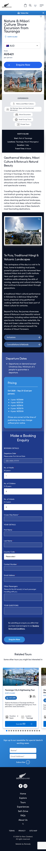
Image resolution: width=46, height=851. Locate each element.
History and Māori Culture (25, 104)
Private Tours (24, 124)
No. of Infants (9, 499)
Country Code (9, 552)
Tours (23, 802)
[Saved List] (35, 5)
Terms (12, 830)
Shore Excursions (25, 114)
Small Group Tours (25, 119)
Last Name (8, 541)
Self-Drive (23, 811)
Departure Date (10, 453)
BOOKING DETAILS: (11, 448)
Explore (23, 797)
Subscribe (20, 762)
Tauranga (19, 142)
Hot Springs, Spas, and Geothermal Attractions (22, 109)
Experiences (23, 806)
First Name (8, 530)
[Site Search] (30, 5)
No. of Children (10, 483)
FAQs (23, 815)
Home (23, 793)
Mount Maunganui (31, 142)
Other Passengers (11, 586)
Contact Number (10, 564)
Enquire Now (23, 64)
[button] (5, 231)
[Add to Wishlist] (35, 671)
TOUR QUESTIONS (11, 605)
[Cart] (25, 5)
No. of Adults (9, 467)
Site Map (33, 830)
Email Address (9, 575)
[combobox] (22, 45)
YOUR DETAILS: (10, 524)
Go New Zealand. (26, 836)
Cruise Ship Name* (11, 515)
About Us (23, 819)
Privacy (22, 830)
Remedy (27, 844)
